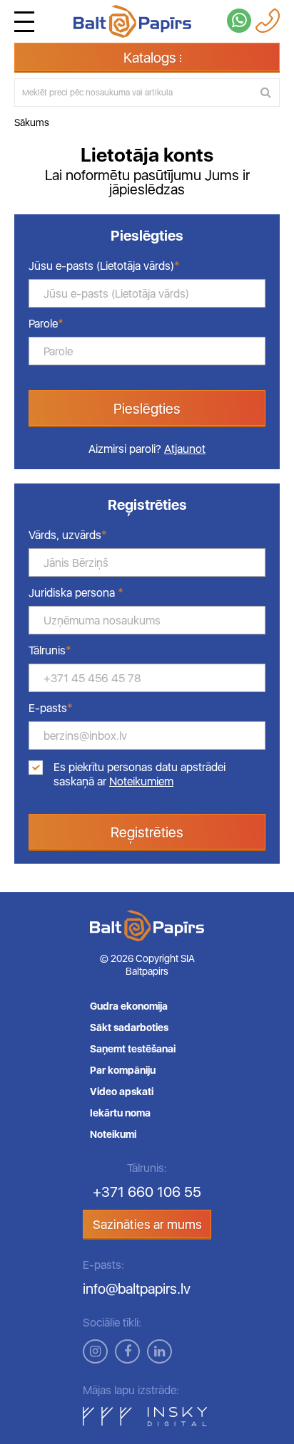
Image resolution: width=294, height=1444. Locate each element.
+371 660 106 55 (147, 1191)
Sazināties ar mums (147, 1224)
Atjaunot (185, 449)
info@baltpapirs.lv (137, 1288)
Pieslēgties (147, 408)
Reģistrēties (147, 832)
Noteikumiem (141, 781)
